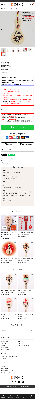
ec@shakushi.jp (21, 101)
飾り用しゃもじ (5, 347)
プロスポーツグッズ (6, 343)
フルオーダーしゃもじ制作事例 (9, 356)
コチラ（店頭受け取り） (11, 84)
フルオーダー (21, 343)
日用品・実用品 (5, 349)
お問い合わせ (9, 144)
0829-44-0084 (6, 101)
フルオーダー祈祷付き (23, 345)
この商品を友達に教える (7, 162)
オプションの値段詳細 (7, 158)
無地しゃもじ (21, 341)
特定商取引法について (7, 370)
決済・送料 (4, 366)
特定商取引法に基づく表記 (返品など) (11, 160)
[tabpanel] (17, 29)
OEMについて (4, 358)
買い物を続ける (5, 164)
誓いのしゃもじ (5, 341)
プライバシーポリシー (6, 372)
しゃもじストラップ (5, 345)
